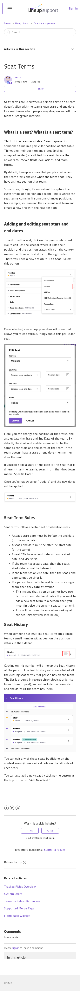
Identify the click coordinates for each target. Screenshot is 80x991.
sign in (15, 948)
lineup (7, 23)
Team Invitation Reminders (22, 901)
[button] (9, 8)
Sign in (73, 8)
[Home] (42, 13)
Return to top (13, 862)
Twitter (12, 808)
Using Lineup (22, 23)
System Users (13, 893)
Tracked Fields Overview (20, 886)
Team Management (44, 23)
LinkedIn (17, 808)
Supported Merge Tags (19, 908)
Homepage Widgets (17, 915)
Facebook (6, 808)
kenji (18, 77)
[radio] (30, 831)
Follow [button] (40, 88)
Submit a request (55, 849)
